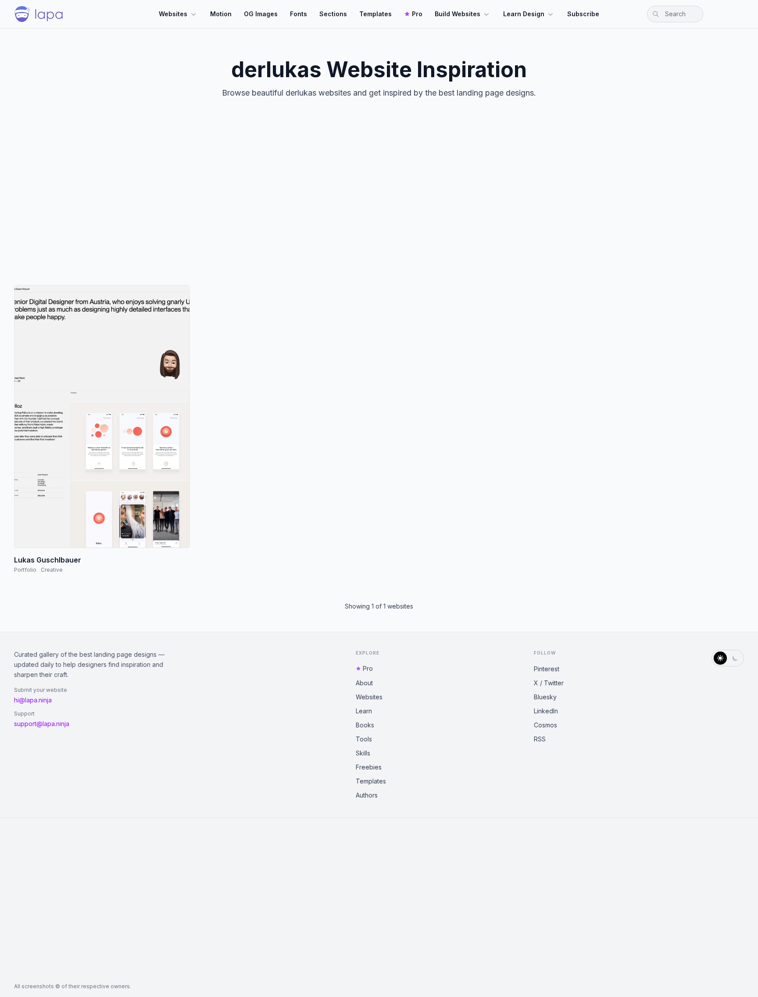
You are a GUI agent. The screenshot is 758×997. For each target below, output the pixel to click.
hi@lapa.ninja (33, 700)
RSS (540, 739)
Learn (364, 711)
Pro (417, 14)
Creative (52, 569)
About (364, 683)
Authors (367, 795)
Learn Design (523, 14)
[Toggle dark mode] (728, 658)
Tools (364, 739)
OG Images (261, 14)
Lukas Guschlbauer (47, 559)
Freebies (369, 767)
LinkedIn (546, 711)
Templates (375, 14)
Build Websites (457, 14)
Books (365, 725)
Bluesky (545, 697)
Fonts (298, 14)
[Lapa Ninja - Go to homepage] (38, 14)
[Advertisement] (379, 199)
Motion (221, 14)
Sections (333, 14)
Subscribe (583, 14)
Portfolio (25, 569)
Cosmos (545, 725)
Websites (173, 14)
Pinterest (546, 669)
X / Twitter (549, 683)
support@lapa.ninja (41, 723)
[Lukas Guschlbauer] (102, 416)
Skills (363, 753)
